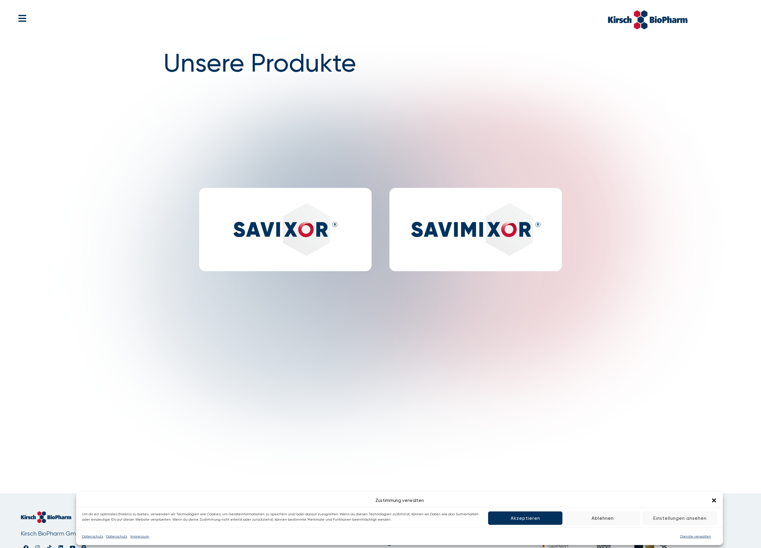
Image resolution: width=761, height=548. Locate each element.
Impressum (139, 536)
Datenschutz (92, 536)
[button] (714, 500)
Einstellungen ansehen (680, 518)
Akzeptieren (525, 518)
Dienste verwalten (695, 536)
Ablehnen (603, 518)
